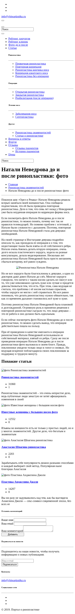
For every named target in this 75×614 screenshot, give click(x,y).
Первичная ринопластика (30, 63)
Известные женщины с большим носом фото (29, 412)
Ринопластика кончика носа (32, 69)
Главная (13, 184)
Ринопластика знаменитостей (33, 132)
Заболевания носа (25, 113)
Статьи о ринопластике (29, 135)
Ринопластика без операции (32, 76)
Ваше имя (7, 519)
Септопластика (24, 116)
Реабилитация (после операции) (34, 98)
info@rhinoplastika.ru (13, 16)
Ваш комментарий (12, 530)
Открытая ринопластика (29, 91)
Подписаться (10, 564)
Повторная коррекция (28, 66)
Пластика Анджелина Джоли (19, 481)
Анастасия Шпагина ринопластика (23, 447)
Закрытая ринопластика (29, 94)
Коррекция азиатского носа (31, 73)
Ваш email (7, 523)
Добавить (13, 534)
